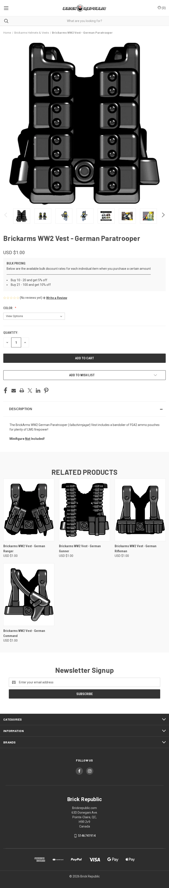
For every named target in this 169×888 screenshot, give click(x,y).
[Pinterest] (46, 390)
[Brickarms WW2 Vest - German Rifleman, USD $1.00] (140, 509)
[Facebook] (5, 390)
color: (8, 308)
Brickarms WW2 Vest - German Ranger (24, 548)
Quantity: (10, 332)
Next (163, 216)
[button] (55, 298)
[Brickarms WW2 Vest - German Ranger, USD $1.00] (28, 509)
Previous (6, 216)
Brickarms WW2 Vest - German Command (24, 633)
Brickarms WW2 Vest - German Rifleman (135, 548)
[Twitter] (30, 390)
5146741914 (87, 836)
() (163, 8)
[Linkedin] (38, 390)
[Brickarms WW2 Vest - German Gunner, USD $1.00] (84, 509)
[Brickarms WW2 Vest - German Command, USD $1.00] (28, 594)
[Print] (22, 390)
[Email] (13, 390)
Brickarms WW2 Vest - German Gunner (80, 548)
